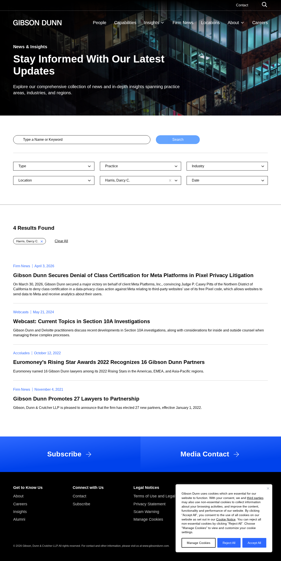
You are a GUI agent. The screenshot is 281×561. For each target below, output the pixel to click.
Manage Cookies (198, 543)
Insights (151, 22)
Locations (210, 22)
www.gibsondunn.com (155, 545)
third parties (255, 498)
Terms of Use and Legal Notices (161, 496)
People (99, 22)
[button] (29, 241)
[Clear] (170, 180)
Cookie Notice (226, 519)
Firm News (183, 22)
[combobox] (51, 166)
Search (178, 139)
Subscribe (81, 504)
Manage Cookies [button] (148, 519)
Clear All (61, 241)
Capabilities (125, 22)
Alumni (19, 519)
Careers (260, 22)
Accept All (254, 543)
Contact (242, 5)
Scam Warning (146, 511)
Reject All (229, 543)
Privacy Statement (149, 504)
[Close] (268, 488)
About (233, 22)
